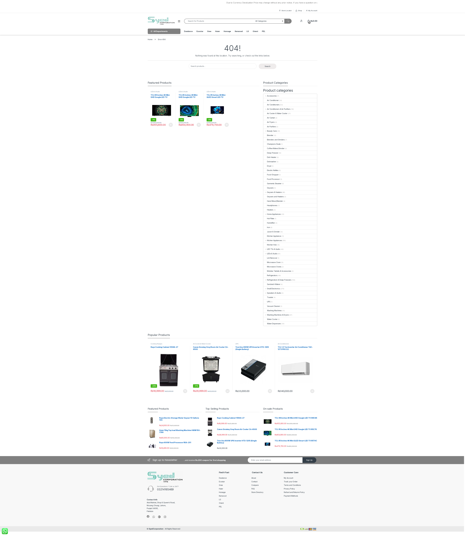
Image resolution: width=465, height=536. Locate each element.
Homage (227, 31)
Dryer (269, 166)
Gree (209, 31)
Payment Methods (291, 496)
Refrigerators (272, 275)
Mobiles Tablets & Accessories (279, 271)
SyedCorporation (156, 529)
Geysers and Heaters (275, 197)
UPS (268, 302)
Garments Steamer (274, 183)
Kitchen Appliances (274, 240)
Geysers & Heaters (274, 192)
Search (267, 66)
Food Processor (273, 179)
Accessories (272, 96)
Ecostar (200, 31)
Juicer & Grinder (273, 232)
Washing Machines (274, 310)
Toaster (270, 297)
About (253, 478)
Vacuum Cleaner (273, 306)
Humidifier (271, 223)
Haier (217, 31)
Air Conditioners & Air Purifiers (278, 109)
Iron (268, 227)
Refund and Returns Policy (294, 492)
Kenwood (239, 31)
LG (248, 31)
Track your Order (291, 482)
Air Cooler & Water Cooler (277, 113)
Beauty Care (272, 131)
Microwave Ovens (274, 267)
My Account (312, 11)
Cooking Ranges (156, 344)
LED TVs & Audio (273, 249)
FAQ (253, 489)
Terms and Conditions (292, 485)
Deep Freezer (272, 153)
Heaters (270, 210)
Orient (255, 31)
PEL (263, 31)
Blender (270, 135)
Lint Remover (272, 258)
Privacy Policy (289, 489)
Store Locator (287, 11)
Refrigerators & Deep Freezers (279, 280)
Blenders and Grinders (276, 140)
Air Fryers (271, 122)
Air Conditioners (273, 105)
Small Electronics (273, 289)
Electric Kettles (272, 170)
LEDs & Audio (155, 92)
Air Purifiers (271, 127)
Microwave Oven (273, 262)
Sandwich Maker (273, 284)
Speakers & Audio (274, 293)
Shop (300, 11)
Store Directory (257, 492)
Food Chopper (273, 175)
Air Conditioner (273, 100)
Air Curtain (271, 118)
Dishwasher (271, 162)
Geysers (270, 188)
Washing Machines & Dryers (278, 315)
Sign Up (309, 460)
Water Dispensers (274, 324)
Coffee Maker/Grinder (275, 148)
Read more (227, 391)
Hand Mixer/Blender (275, 201)
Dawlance (188, 31)
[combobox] (219, 21)
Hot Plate (270, 218)
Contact (254, 482)
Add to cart (171, 125)
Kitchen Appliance (274, 236)
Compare (255, 485)
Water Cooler (272, 319)
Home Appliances (274, 214)
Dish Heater (271, 157)
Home (150, 39)
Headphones (272, 205)
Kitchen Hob (272, 245)
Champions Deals (274, 144)
